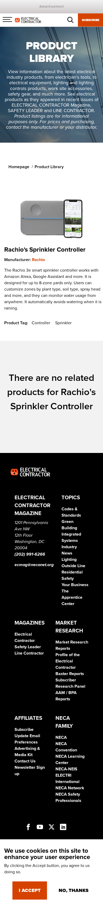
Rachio (38, 259)
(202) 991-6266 (30, 554)
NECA (61, 737)
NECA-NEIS (66, 769)
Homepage (18, 166)
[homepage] (28, 19)
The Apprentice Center (72, 597)
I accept (30, 890)
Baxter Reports (69, 673)
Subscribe (90, 20)
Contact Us (25, 761)
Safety (68, 578)
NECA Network (69, 788)
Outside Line (73, 565)
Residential (72, 572)
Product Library (49, 166)
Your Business (75, 584)
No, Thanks (73, 890)
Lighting (69, 559)
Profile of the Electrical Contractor (67, 661)
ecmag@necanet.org (34, 564)
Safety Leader (28, 647)
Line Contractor (29, 653)
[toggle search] (70, 20)
